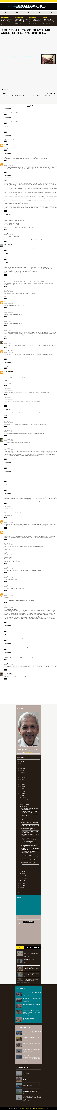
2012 (21, 793)
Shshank (6, 521)
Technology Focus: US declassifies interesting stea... (30, 849)
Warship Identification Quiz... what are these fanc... (30, 832)
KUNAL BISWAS (8, 351)
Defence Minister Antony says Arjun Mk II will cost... (29, 812)
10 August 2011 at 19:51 (9, 110)
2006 (21, 892)
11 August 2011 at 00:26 (9, 440)
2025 (21, 763)
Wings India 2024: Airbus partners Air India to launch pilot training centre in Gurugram (32, 1098)
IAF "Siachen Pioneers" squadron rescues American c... (30, 817)
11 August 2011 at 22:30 (9, 654)
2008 (21, 887)
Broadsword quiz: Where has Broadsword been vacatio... (29, 863)
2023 (21, 768)
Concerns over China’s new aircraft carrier (29, 843)
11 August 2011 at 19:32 (9, 645)
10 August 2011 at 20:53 (9, 146)
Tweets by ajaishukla (22, 923)
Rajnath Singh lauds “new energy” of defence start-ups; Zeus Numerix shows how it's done (32, 1012)
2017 (21, 782)
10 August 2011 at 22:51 (9, 390)
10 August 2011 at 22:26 (9, 343)
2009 (21, 885)
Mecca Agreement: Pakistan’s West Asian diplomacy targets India (48, 21)
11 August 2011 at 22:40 (9, 664)
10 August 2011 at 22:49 (9, 364)
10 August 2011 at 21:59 (9, 291)
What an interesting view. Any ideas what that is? (30, 837)
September (24, 804)
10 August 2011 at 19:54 (9, 128)
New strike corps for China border (30, 825)
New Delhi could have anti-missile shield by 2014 (30, 814)
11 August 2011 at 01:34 (9, 473)
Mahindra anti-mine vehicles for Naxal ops (30, 823)
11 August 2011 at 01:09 (9, 449)
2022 (21, 770)
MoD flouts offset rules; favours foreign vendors (30, 809)
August (23, 806)
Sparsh (6, 594)
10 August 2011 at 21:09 (9, 177)
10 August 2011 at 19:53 (9, 119)
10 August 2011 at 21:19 (9, 215)
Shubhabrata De (8, 439)
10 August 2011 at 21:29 (9, 246)
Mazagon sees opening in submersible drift (28, 829)
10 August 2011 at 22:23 (9, 312)
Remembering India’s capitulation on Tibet (30, 857)
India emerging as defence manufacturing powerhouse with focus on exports (7, 21)
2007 (21, 890)
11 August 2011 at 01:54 (9, 522)
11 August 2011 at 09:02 (9, 636)
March (23, 875)
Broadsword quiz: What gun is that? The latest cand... (29, 854)
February (23, 878)
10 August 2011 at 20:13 (9, 137)
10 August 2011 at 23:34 (9, 422)
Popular (28, 947)
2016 (21, 784)
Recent (20, 947)
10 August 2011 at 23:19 (9, 410)
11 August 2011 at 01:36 (9, 486)
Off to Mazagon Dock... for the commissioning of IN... (29, 840)
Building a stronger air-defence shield (31, 1072)
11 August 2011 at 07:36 (9, 627)
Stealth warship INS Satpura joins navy (30, 835)
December (24, 797)
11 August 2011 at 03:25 (9, 595)
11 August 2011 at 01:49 (9, 508)
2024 (21, 766)
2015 (21, 786)
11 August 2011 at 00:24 (9, 431)
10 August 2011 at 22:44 (9, 352)
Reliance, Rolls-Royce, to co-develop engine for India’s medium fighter (35, 21)
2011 (21, 795)
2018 (21, 779)
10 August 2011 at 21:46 (9, 279)
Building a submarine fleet (28, 827)
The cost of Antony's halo (28, 1018)
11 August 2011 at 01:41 (8, 495)
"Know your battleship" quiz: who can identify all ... (30, 820)
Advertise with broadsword (28, 1)
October (23, 802)
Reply (6, 114)
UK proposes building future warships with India (29, 852)
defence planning (18, 17)
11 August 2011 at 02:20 (9, 568)
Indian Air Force (33, 17)
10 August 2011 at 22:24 (9, 330)
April (22, 873)
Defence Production (5, 17)
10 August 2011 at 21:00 (9, 165)
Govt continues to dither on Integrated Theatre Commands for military (21, 21)
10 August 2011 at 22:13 (9, 303)
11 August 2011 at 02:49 (9, 577)
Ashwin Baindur (8, 673)
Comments (37, 947)
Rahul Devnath (8, 244)
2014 (21, 788)
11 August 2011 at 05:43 (9, 607)
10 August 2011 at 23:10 (9, 399)
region (45, 17)
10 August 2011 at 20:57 (9, 155)
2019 (21, 777)
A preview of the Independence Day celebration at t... (30, 846)
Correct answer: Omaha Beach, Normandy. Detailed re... (29, 860)
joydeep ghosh (8, 371)
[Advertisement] (28, 908)
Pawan (6, 144)
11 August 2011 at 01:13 (8, 464)
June (22, 869)
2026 (21, 761)
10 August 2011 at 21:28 (9, 234)
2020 (21, 775)
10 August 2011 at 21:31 (9, 255)
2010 (21, 883)
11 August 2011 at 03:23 (9, 586)
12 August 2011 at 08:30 (9, 674)
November (24, 799)
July (22, 866)
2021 (21, 772)
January (23, 880)
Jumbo (6, 164)
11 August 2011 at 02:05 (9, 544)
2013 (21, 791)
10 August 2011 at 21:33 (9, 264)
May (22, 871)
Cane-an (6, 342)
